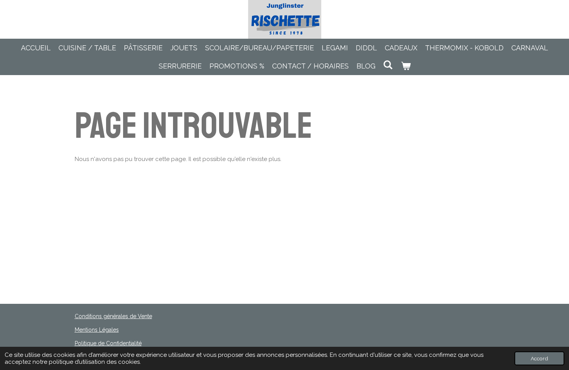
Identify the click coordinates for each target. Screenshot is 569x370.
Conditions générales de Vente (113, 316)
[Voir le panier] (405, 66)
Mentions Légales (97, 330)
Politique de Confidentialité (108, 343)
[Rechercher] (388, 65)
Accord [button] (539, 358)
